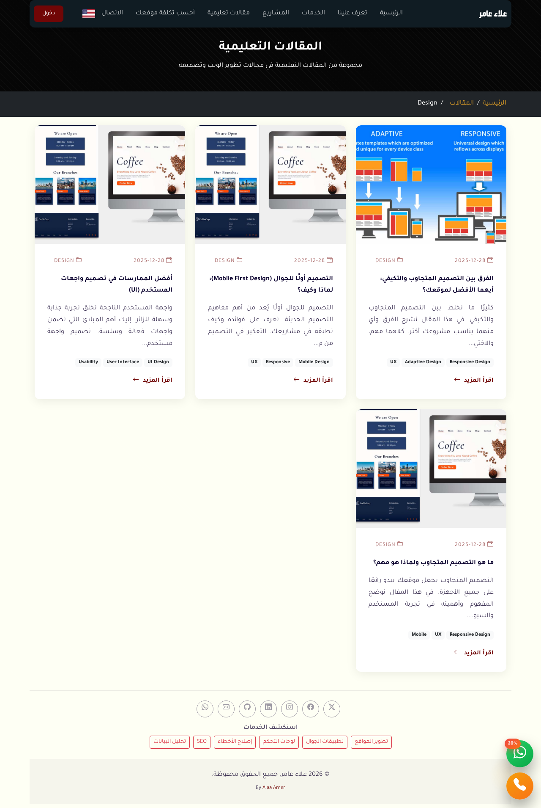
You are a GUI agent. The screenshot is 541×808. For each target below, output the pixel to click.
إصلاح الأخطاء (235, 742)
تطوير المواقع (371, 742)
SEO (202, 742)
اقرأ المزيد (479, 381)
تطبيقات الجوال (325, 742)
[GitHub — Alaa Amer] (247, 708)
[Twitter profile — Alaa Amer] (331, 708)
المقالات (462, 103)
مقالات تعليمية (229, 13)
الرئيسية (391, 13)
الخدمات (313, 13)
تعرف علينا (352, 13)
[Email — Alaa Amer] (226, 708)
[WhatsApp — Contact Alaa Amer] (205, 708)
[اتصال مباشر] (519, 786)
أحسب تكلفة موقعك (165, 13)
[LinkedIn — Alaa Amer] (268, 708)
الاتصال (112, 13)
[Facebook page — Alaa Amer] (310, 708)
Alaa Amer (273, 788)
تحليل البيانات (169, 742)
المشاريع (275, 13)
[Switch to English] (85, 14)
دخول (48, 14)
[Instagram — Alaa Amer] (289, 708)
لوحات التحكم (279, 742)
